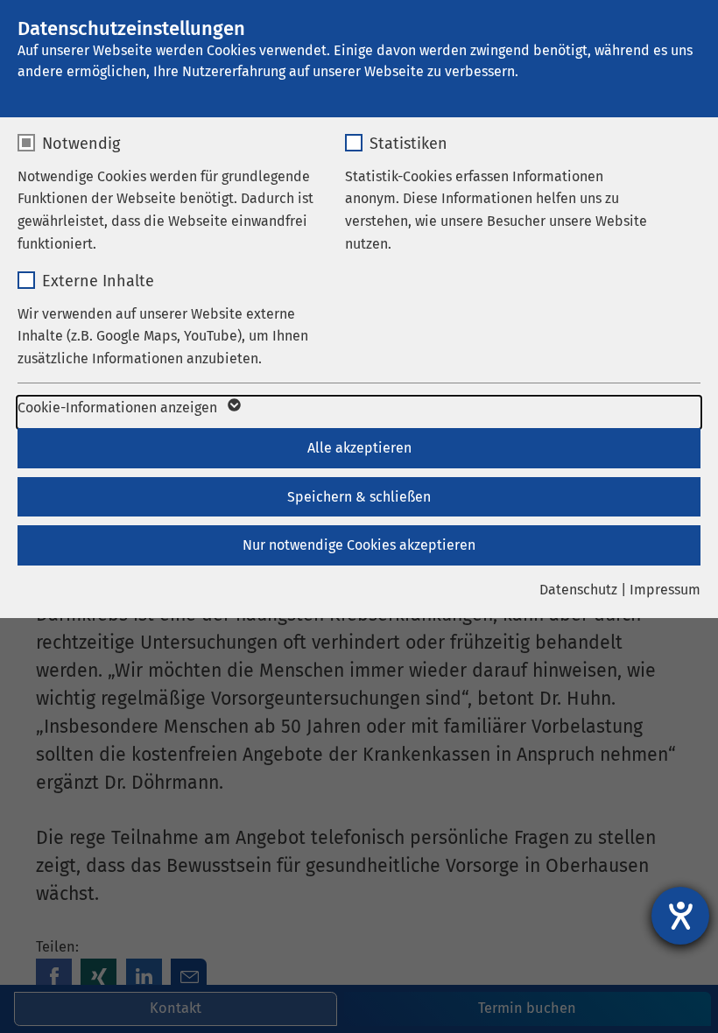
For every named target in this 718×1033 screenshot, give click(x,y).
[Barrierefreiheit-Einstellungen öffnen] (680, 916)
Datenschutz (578, 589)
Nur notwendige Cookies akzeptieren (359, 545)
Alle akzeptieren (359, 447)
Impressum (665, 589)
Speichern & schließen (359, 496)
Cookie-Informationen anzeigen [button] (119, 407)
